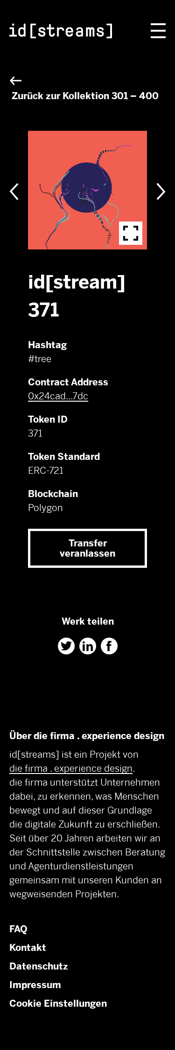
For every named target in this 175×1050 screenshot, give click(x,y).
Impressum (35, 984)
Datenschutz (38, 966)
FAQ (18, 929)
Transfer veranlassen (87, 548)
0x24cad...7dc (58, 396)
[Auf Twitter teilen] (66, 646)
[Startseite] (60, 33)
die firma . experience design (71, 768)
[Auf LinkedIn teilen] (87, 646)
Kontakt (27, 947)
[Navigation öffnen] (158, 31)
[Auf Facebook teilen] (109, 646)
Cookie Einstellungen (58, 1003)
